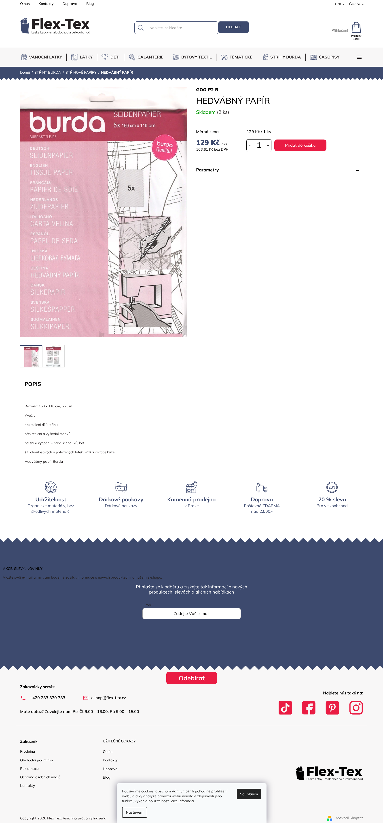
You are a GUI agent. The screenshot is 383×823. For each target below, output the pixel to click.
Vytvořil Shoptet (349, 818)
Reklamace (29, 768)
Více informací (182, 801)
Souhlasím (249, 794)
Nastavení (134, 812)
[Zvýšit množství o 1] (268, 145)
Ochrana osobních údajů (40, 777)
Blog (90, 3)
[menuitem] (43, 57)
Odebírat (192, 678)
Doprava (70, 3)
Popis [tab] (33, 384)
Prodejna (27, 751)
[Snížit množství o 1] (250, 145)
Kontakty (46, 3)
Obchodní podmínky (36, 760)
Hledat (233, 27)
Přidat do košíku (300, 145)
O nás (25, 3)
